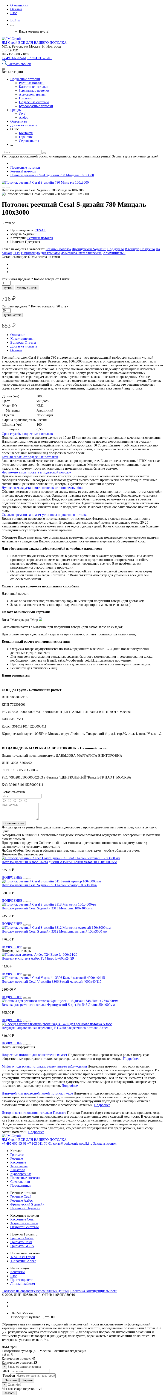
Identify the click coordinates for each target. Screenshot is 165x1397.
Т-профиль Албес (23, 1261)
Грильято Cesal (21, 1242)
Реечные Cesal (20, 1196)
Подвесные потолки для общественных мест (35, 1055)
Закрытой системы (24, 1223)
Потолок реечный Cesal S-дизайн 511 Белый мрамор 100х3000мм (49, 885)
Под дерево (115, 249)
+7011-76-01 (39, 58)
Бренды (15, 110)
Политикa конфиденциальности (93, 1291)
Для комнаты (50, 253)
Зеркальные (19, 1166)
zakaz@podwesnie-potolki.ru (72, 1143)
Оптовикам (18, 121)
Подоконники (20, 1185)
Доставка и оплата (23, 125)
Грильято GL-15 (22, 1246)
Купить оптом (12, 315)
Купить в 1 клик (27, 287)
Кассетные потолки (33, 86)
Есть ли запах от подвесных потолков (30, 457)
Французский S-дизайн (89, 249)
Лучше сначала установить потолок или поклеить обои (42, 488)
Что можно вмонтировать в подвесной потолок (36, 472)
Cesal (22, 113)
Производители (21, 1280)
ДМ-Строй (9, 42)
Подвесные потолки (25, 79)
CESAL (40, 230)
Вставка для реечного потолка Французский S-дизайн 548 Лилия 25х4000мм (58, 1004)
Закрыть (27, 1380)
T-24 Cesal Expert (22, 1257)
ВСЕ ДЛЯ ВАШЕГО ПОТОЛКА (42, 42)
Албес (23, 117)
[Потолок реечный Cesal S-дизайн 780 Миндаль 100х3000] (45, 182)
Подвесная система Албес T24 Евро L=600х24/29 (38, 958)
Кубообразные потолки (36, 106)
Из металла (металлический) (81, 253)
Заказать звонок (19, 64)
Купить (7, 287)
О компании (19, 5)
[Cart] (12, 25)
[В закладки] (7, 187)
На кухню (147, 249)
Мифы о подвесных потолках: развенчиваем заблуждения (45, 1066)
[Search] (5, 64)
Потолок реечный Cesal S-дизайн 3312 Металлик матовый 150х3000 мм (54, 931)
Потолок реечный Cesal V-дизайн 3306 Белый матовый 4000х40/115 (51, 981)
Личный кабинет (22, 1283)
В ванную (132, 249)
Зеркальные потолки (34, 90)
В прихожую (30, 253)
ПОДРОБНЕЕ (12, 877)
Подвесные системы (34, 102)
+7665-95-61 (14, 58)
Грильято (25, 98)
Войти (15, 20)
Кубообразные (20, 1174)
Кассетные (18, 1162)
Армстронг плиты (32, 94)
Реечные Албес (21, 1200)
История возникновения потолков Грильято (34, 1112)
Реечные (16, 1158)
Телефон (8, 1375)
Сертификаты (29, 140)
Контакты (26, 133)
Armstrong (17, 1170)
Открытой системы (24, 1227)
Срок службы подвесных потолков (27, 434)
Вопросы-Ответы (23, 342)
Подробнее (131, 1058)
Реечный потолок (40, 238)
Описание (17, 335)
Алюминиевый (114, 253)
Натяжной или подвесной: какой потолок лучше (38, 1093)
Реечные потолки (31, 83)
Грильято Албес (22, 1238)
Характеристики (22, 338)
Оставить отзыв (13, 823)
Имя (5, 1371)
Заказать (10, 1380)
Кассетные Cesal (22, 1219)
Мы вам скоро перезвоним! (22, 1389)
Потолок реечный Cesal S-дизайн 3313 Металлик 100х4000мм (47, 908)
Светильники (20, 1181)
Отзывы (16, 9)
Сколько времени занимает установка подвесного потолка (44, 515)
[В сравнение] (3, 187)
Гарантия (25, 137)
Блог (13, 13)
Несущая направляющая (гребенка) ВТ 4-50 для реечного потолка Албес (55, 1028)
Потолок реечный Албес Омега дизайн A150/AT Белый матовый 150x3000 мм (59, 862)
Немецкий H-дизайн (25, 1208)
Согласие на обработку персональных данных (35, 1291)
